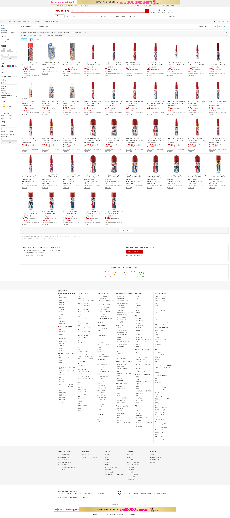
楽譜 (98, 374)
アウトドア (158, 319)
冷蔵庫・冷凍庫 (62, 297)
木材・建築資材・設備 (141, 418)
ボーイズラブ (100, 392)
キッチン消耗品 (120, 305)
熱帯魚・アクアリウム (141, 384)
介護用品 (119, 375)
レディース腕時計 (159, 354)
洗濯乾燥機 (61, 302)
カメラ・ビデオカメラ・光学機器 (86, 301)
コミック (99, 362)
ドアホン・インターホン (142, 410)
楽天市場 (173, 6)
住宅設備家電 (62, 321)
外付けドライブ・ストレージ (85, 356)
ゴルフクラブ (158, 303)
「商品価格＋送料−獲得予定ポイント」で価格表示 (32, 26)
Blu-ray (99, 417)
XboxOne (119, 337)
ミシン (60, 316)
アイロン (61, 314)
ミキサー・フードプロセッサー (66, 384)
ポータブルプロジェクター (84, 331)
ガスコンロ (61, 375)
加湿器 (60, 348)
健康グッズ (119, 418)
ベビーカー (138, 366)
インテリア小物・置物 (160, 424)
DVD (98, 422)
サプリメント (120, 408)
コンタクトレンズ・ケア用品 (124, 373)
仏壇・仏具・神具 (159, 439)
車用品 (24, 21)
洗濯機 (123, 16)
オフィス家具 (158, 421)
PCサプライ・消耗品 (83, 351)
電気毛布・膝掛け (63, 338)
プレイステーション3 (122, 344)
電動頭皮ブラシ (82, 389)
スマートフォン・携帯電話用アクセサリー (105, 301)
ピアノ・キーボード (102, 328)
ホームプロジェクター (83, 309)
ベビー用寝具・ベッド (141, 361)
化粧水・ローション (121, 388)
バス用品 (157, 341)
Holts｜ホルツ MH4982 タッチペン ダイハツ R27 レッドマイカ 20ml (217, 140)
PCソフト (80, 365)
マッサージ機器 (82, 394)
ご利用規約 (152, 462)
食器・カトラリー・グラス (123, 301)
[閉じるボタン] (227, 32)
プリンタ (80, 347)
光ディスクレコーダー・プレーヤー (86, 306)
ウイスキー (138, 296)
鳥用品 (137, 388)
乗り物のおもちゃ (140, 323)
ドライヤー (88, 16)
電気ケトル (61, 379)
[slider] (1, 52)
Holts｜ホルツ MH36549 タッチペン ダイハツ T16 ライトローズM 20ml (176, 140)
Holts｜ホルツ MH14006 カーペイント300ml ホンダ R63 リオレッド (93, 213)
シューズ (157, 305)
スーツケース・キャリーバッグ (162, 367)
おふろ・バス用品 (140, 359)
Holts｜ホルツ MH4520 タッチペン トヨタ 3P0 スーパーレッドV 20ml (113, 103)
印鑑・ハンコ (158, 332)
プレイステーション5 (122, 330)
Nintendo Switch (121, 327)
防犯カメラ (138, 413)
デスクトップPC (82, 337)
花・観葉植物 (139, 426)
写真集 (99, 409)
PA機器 (99, 330)
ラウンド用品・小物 (160, 310)
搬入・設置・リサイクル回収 (65, 462)
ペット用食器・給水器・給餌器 (143, 391)
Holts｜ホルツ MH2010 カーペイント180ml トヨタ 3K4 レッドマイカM (92, 176)
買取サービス (61, 469)
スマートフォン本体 (102, 296)
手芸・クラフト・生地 (160, 339)
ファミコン (119, 356)
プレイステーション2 (122, 346)
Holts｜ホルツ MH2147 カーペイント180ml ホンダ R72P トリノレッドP (114, 140)
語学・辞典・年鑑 (101, 395)
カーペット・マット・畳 (161, 407)
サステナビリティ (123, 514)
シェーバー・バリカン (83, 376)
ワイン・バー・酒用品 (122, 319)
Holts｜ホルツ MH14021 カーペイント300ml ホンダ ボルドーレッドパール (72, 213)
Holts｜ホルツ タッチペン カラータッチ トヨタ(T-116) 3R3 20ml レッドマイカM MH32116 (197, 64)
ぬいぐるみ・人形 (140, 318)
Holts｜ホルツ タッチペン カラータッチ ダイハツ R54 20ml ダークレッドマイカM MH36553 (93, 64)
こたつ (60, 336)
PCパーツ (80, 363)
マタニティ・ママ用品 (141, 357)
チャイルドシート (140, 368)
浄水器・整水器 (62, 395)
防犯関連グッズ (159, 432)
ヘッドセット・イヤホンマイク (105, 311)
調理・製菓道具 (120, 298)
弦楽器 (99, 349)
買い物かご (107, 454)
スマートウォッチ (159, 361)
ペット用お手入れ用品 (141, 381)
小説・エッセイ (101, 390)
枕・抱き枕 (158, 382)
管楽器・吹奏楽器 (101, 335)
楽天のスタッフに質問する (135, 251)
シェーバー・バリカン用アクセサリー (86, 379)
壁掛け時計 (158, 357)
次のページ (129, 230)
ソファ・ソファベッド (160, 387)
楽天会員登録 (172, 16)
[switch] (16, 96)
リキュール (138, 305)
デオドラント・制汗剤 (122, 398)
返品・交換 (130, 459)
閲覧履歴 (107, 459)
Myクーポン (108, 464)
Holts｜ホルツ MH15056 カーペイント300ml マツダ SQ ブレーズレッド (31, 213)
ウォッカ (138, 308)
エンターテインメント (102, 367)
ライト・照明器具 (63, 323)
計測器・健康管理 (121, 413)
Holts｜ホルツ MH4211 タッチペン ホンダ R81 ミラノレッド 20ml (197, 103)
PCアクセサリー (82, 342)
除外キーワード (5, 136)
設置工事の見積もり (63, 464)
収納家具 (157, 403)
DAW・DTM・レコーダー (103, 333)
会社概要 (167, 6)
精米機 (60, 362)
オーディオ (81, 298)
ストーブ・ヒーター (64, 331)
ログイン (165, 16)
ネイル (118, 395)
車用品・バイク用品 (16, 21)
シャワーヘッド (82, 391)
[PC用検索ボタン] (147, 11)
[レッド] (8, 66)
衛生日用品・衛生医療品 (123, 368)
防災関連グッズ (139, 415)
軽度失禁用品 (120, 380)
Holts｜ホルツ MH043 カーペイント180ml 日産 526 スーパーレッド (197, 176)
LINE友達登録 (130, 472)
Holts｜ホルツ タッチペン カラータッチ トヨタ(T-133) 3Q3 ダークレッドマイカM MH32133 (176, 64)
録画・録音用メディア (83, 303)
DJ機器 (99, 347)
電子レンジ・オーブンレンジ (66, 358)
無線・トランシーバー (83, 325)
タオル (156, 346)
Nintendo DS (120, 353)
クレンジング (120, 391)
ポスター (99, 411)
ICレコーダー (81, 316)
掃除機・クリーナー (64, 312)
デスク (156, 394)
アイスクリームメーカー (65, 402)
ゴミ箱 (156, 417)
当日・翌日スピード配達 (64, 454)
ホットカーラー (82, 384)
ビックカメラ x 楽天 (60, 6)
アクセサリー (100, 342)
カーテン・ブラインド (160, 405)
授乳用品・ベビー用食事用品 (143, 364)
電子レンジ (136, 16)
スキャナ (80, 349)
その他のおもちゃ (140, 346)
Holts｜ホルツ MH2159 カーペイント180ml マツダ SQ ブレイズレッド (93, 140)
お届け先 (3, 80)
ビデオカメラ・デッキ (83, 311)
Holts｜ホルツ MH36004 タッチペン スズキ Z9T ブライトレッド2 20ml (197, 140)
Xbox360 (119, 339)
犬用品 (137, 379)
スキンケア (119, 386)
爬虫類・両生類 (139, 393)
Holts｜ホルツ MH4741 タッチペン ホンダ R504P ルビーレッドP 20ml (30, 176)
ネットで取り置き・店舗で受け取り (67, 467)
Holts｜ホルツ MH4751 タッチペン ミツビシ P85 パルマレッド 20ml (71, 176)
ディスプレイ (81, 344)
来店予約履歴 (108, 469)
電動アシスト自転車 (160, 298)
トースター (61, 365)
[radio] (2, 28)
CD (98, 419)
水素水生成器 (62, 397)
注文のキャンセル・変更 (133, 462)
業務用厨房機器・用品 (122, 315)
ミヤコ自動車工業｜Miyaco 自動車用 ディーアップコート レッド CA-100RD (50, 64)
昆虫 (137, 395)
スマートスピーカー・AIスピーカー (86, 328)
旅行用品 (157, 372)
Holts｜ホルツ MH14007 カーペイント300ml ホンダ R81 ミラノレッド (114, 213)
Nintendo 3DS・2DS (122, 334)
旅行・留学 (100, 369)
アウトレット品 (159, 429)
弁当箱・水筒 (120, 310)
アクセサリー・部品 (83, 323)
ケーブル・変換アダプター (103, 307)
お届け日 (3, 86)
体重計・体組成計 (82, 405)
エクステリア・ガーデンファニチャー (144, 423)
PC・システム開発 (102, 399)
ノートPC (80, 340)
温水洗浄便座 (81, 398)
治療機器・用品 (120, 366)
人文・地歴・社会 (101, 385)
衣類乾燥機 (61, 305)
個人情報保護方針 (154, 459)
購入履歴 (107, 462)
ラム (137, 303)
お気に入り (107, 457)
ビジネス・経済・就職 (102, 376)
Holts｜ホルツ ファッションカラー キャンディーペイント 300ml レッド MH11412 (30, 64)
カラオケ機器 (100, 354)
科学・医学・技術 (101, 397)
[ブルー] (10, 66)
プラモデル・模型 (140, 325)
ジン (137, 301)
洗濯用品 (157, 337)
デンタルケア (81, 387)
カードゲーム (139, 334)
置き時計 (157, 359)
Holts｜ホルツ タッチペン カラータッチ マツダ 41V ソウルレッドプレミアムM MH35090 (134, 64)
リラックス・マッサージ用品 (124, 422)
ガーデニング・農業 (141, 420)
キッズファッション (141, 352)
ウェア (156, 312)
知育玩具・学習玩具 (141, 320)
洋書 (98, 402)
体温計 (79, 410)
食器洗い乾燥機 (62, 392)
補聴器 (79, 396)
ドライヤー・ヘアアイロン (84, 371)
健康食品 (119, 415)
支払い (129, 457)
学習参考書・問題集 (102, 388)
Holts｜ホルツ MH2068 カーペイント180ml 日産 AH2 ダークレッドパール (155, 140)
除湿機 (60, 350)
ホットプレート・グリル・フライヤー (67, 371)
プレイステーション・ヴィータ (124, 341)
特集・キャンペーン (87, 454)
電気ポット (61, 377)
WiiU (118, 349)
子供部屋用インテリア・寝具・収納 (163, 399)
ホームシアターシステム (84, 314)
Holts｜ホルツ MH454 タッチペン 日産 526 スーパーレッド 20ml (72, 140)
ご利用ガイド (139, 6)
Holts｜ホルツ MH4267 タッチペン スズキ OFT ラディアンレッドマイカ (155, 103)
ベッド (156, 385)
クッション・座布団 (160, 389)
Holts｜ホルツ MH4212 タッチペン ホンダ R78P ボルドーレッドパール (217, 103)
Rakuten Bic (62, 10)
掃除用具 (157, 334)
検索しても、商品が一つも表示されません (34, 255)
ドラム (99, 337)
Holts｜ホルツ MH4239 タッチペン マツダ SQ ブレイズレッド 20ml (176, 103)
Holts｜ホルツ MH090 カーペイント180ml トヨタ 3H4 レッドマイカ (114, 176)
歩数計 (79, 403)
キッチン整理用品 (121, 308)
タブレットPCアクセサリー (104, 304)
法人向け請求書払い (109, 472)
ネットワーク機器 (82, 354)
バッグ (156, 370)
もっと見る (25, 257)
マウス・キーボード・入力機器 (85, 358)
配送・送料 (130, 454)
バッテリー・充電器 (102, 309)
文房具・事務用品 (159, 330)
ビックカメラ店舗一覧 (158, 6)
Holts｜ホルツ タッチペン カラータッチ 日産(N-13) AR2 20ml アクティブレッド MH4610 (218, 64)
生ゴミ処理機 (62, 399)
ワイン (137, 298)
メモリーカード (82, 321)
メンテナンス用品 (32, 21)
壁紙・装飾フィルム (160, 412)
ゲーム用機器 (81, 361)
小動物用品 (138, 386)
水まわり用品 (120, 322)
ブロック (138, 344)
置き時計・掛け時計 (160, 410)
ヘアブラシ (81, 374)
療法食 (137, 402)
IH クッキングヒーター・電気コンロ (67, 387)
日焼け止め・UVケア (122, 400)
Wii (117, 351)
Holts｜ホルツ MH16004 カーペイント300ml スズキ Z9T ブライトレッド (218, 176)
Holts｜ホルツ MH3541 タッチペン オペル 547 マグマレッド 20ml (30, 140)
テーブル (157, 392)
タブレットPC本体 (102, 298)
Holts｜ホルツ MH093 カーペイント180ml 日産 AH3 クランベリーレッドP (135, 176)
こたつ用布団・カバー (160, 419)
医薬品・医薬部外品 (121, 364)
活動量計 (80, 401)
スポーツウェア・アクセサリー (162, 322)
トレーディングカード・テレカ (143, 339)
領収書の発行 (130, 467)
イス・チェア (158, 396)
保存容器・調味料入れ (122, 303)
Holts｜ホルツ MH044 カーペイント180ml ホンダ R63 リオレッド (155, 176)
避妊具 (118, 371)
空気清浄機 (103, 16)
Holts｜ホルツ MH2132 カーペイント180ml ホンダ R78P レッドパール (135, 140)
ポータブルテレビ (82, 318)
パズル (137, 332)
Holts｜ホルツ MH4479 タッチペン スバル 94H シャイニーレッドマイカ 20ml (134, 103)
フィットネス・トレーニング (162, 315)
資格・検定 (100, 406)
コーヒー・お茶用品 (121, 317)
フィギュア (138, 327)
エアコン (111, 16)
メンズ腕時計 (158, 352)
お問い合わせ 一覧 (113, 514)
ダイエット (119, 410)
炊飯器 (60, 360)
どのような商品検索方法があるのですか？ (34, 253)
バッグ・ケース (159, 308)
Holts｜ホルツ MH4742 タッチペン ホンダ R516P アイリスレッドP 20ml (51, 176)
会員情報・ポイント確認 (111, 467)
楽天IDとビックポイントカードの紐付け (114, 474)
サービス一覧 (104, 514)
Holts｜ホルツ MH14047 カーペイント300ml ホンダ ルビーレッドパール (51, 213)
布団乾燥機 (61, 307)
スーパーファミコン (121, 358)
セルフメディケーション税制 (65, 497)
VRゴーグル (100, 322)
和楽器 (99, 351)
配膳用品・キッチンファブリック (125, 312)
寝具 (156, 378)
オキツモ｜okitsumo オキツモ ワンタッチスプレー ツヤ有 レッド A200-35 (72, 64)
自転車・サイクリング (160, 296)
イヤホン (96, 16)
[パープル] (13, 66)
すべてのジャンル (5, 21)
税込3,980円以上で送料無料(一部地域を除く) (77, 6)
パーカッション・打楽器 (103, 344)
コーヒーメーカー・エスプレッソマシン (67, 368)
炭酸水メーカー (62, 390)
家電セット (70, 16)
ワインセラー (62, 382)
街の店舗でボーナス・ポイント (89, 457)
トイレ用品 (158, 344)
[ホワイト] (5, 66)
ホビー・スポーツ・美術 (103, 371)
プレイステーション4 (122, 332)
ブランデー (138, 310)
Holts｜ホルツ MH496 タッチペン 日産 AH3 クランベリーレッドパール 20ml (51, 140)
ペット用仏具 (139, 398)
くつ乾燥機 (61, 309)
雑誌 (98, 383)
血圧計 (79, 408)
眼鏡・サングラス (159, 324)
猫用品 (137, 377)
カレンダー (100, 378)
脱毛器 (79, 382)
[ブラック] (2, 66)
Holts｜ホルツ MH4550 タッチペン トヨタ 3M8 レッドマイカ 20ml (93, 103)
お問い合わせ (130, 479)
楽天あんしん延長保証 (63, 457)
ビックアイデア (79, 16)
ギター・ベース (101, 340)
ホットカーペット (63, 334)
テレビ (129, 16)
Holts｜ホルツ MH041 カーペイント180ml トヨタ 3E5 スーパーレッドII (176, 176)
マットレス (158, 380)
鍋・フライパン (120, 296)
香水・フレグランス (121, 402)
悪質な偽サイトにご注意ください (81, 497)
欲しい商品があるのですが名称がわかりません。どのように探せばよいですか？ (43, 250)
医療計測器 (119, 378)
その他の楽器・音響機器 (103, 356)
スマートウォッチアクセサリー (105, 316)
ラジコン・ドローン (141, 330)
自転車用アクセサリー (160, 301)
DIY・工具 (138, 408)
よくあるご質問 (147, 6)
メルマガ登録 (130, 469)
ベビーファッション (141, 354)
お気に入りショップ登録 (133, 464)
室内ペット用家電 (140, 400)
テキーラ (138, 312)
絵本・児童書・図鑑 (102, 364)
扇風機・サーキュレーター (65, 345)
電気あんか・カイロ (64, 341)
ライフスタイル (101, 381)
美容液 (118, 393)
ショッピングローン (63, 459)
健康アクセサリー (121, 420)
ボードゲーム (139, 337)
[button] (2, 50)
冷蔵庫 (117, 16)
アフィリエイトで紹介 (132, 474)
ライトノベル (100, 404)
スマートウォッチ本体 (102, 314)
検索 (10, 58)
